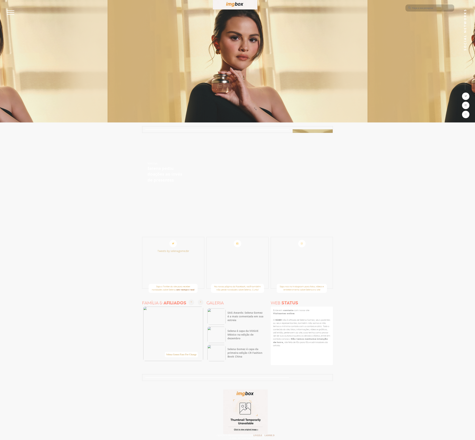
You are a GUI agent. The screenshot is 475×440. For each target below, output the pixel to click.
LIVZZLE (258, 435)
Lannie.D (269, 435)
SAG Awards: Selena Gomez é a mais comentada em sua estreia (245, 316)
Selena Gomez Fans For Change (181, 354)
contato (288, 310)
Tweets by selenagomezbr (173, 251)
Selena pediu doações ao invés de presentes (165, 174)
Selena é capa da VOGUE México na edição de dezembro (242, 334)
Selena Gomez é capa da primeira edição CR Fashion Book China (244, 352)
